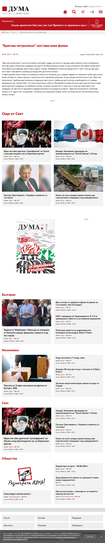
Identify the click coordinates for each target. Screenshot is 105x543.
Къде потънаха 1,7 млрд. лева (70, 358)
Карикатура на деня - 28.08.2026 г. (72, 466)
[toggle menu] (101, 12)
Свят (14, 32)
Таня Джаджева (14, 497)
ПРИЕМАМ (90, 536)
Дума (9, 54)
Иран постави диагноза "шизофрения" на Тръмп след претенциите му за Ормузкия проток (26, 441)
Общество (9, 458)
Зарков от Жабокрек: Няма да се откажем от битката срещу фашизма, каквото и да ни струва (26, 333)
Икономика (10, 350)
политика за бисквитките (65, 537)
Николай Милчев (67, 496)
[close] (101, 536)
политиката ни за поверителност (15, 539)
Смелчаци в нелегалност (17, 494)
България (8, 294)
